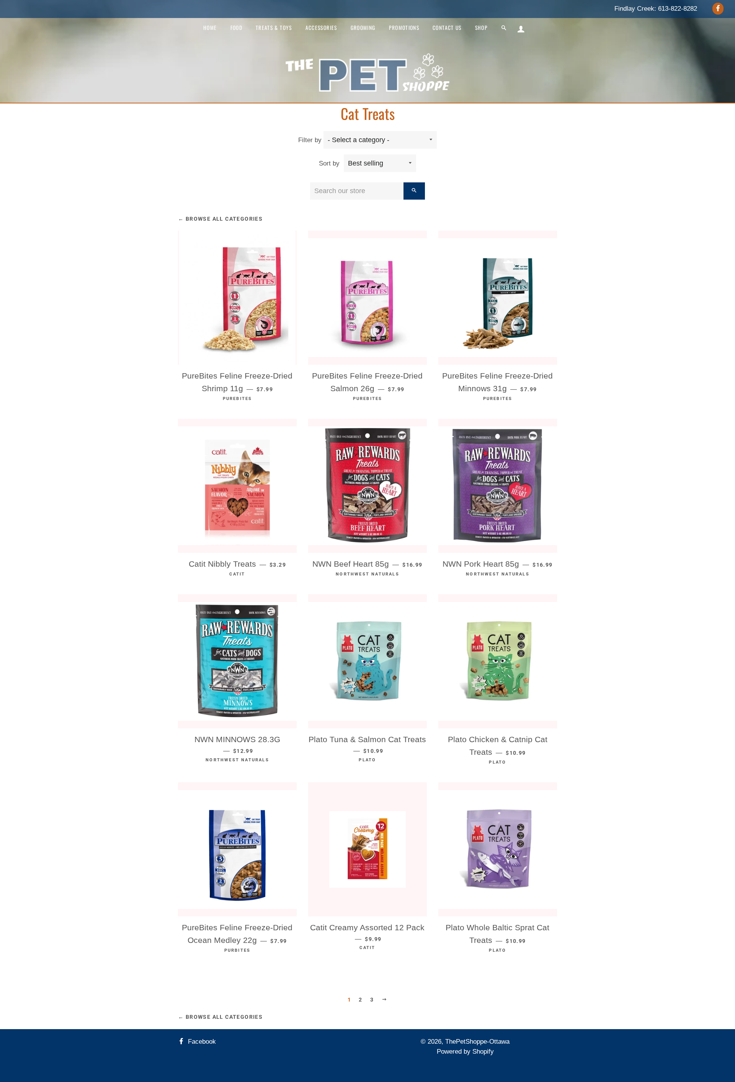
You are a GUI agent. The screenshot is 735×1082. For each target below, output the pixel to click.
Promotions (404, 27)
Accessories (321, 27)
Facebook (201, 1041)
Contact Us (447, 27)
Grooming (363, 27)
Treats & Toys (274, 27)
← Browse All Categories (220, 219)
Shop (481, 27)
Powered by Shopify (465, 1051)
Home (210, 27)
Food (236, 27)
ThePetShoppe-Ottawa (477, 1041)
